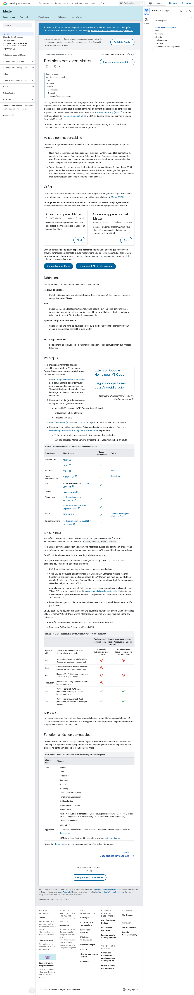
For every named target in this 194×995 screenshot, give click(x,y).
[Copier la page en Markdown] (55, 66)
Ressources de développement (108, 936)
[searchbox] (17, 25)
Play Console (128, 915)
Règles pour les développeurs (108, 966)
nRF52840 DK (68, 477)
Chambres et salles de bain (89, 955)
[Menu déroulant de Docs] (108, 3)
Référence (62, 17)
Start (79, 240)
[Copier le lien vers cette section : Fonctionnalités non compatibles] (93, 735)
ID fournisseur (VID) (61, 422)
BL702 (65, 466)
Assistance (77, 17)
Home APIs (64, 925)
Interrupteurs (61, 844)
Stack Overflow (129, 927)
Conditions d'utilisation (48, 989)
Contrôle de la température (86, 923)
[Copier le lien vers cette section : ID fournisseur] (64, 533)
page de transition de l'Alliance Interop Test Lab (110, 30)
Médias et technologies (86, 938)
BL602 (65, 460)
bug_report (181, 10)
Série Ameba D (69, 492)
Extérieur (84, 961)
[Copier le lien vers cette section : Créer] (55, 187)
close (189, 10)
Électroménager (87, 944)
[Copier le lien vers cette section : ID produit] (58, 713)
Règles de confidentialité (70, 989)
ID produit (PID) (83, 422)
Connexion (186, 3)
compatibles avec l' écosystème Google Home (73, 430)
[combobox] (132, 3)
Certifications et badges (108, 921)
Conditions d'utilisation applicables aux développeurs (108, 957)
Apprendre (25, 17)
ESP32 (66, 471)
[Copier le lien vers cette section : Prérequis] (60, 358)
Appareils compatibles (58, 266)
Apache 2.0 (67, 892)
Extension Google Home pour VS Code (109, 372)
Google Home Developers (54, 54)
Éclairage (84, 917)
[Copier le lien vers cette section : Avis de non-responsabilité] (84, 138)
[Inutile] (132, 54)
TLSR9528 (67, 514)
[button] (15, 55)
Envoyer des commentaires (117, 62)
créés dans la (101, 591)
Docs (103, 3)
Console (173, 3)
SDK (116, 197)
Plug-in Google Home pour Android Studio (110, 385)
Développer (44, 3)
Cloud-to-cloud (46, 940)
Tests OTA (115, 470)
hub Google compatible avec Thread (68, 379)
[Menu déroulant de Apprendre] (33, 17)
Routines (63, 833)
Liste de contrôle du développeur (96, 266)
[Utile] (129, 54)
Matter (8, 11)
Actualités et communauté (83, 3)
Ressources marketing (106, 928)
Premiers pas (9, 17)
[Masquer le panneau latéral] (31, 990)
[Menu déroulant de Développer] (52, 17)
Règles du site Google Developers (111, 892)
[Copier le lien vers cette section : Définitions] (62, 278)
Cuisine (83, 949)
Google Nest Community (129, 933)
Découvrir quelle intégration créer (46, 964)
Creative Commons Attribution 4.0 (108, 889)
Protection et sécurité (86, 931)
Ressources (60, 3)
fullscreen (185, 10)
